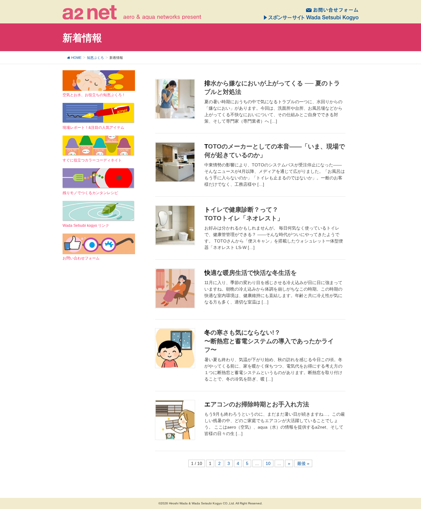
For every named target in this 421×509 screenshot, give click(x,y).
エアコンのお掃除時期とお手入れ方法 (256, 404)
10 (268, 463)
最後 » (303, 463)
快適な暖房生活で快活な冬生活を (250, 272)
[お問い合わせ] (332, 9)
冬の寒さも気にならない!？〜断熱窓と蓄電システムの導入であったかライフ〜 (269, 341)
